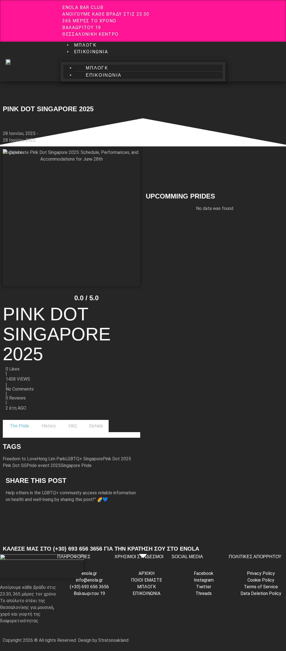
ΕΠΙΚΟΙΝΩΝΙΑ (91, 51)
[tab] (19, 426)
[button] (143, 58)
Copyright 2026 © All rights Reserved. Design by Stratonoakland (65, 640)
